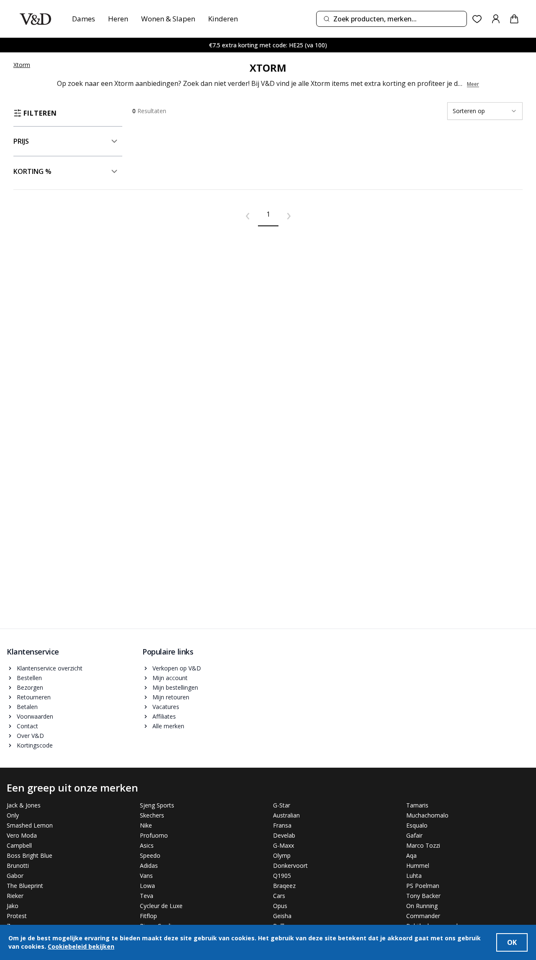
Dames (83, 18)
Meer (473, 84)
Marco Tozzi (423, 845)
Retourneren (34, 697)
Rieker (15, 896)
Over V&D (30, 736)
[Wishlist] (477, 19)
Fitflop (148, 916)
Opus (280, 906)
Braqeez (284, 886)
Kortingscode (35, 745)
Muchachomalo (427, 815)
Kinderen (223, 18)
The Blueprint (25, 886)
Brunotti (18, 865)
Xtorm (21, 65)
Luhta (414, 876)
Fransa (282, 825)
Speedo (150, 855)
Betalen (27, 707)
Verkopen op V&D (176, 668)
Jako (12, 906)
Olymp (282, 855)
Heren (118, 18)
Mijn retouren (170, 697)
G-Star (281, 805)
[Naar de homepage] (35, 19)
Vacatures (165, 707)
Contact (27, 726)
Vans (146, 876)
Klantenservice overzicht (49, 668)
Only (13, 815)
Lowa (147, 886)
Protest (17, 916)
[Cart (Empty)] (514, 18)
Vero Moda (22, 835)
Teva (146, 896)
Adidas (149, 865)
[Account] (495, 18)
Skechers (152, 815)
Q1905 (282, 876)
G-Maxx (283, 845)
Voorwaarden (35, 716)
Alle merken (168, 726)
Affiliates (164, 716)
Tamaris (417, 805)
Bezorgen (30, 687)
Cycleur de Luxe (161, 906)
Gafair (414, 835)
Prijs (21, 141)
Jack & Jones (24, 805)
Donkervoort (290, 865)
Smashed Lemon (30, 825)
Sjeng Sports (157, 805)
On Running (422, 906)
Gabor (15, 876)
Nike (146, 825)
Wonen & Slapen (168, 18)
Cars (279, 896)
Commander (423, 916)
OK (512, 942)
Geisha (282, 916)
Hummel (417, 865)
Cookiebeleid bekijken (81, 946)
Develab (284, 835)
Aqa (411, 855)
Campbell (19, 845)
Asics (147, 845)
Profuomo (154, 835)
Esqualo (417, 825)
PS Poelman (422, 886)
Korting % (32, 171)
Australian (286, 815)
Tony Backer (423, 896)
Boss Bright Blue (29, 855)
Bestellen (29, 678)
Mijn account (170, 678)
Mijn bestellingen (175, 687)
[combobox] (391, 19)
